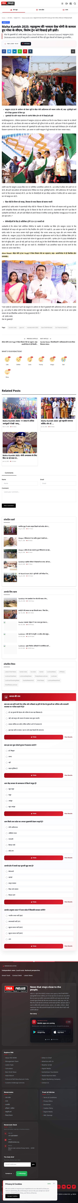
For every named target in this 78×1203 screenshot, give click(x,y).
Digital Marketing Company (51, 1079)
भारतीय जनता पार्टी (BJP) (16, 916)
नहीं (10, 763)
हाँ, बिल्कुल (12, 751)
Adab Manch (9, 1076)
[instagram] (59, 1187)
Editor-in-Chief (47, 1058)
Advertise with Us (48, 1061)
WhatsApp (22, 1173)
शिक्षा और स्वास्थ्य (13, 889)
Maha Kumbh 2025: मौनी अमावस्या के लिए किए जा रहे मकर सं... (20, 456)
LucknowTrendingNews (12, 680)
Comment (5, 488)
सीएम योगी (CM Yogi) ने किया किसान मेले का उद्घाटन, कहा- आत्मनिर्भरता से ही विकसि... (20, 343)
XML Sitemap (47, 1115)
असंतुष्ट (10, 801)
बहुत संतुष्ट (11, 789)
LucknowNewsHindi (54, 680)
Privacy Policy (48, 1101)
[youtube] (69, 1187)
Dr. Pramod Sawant (61, 327)
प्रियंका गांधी (12, 845)
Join (33, 1164)
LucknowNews (51, 672)
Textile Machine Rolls (49, 1076)
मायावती (11, 839)
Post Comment (9, 506)
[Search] (75, 4)
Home (3, 18)
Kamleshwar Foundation (50, 1072)
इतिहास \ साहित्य (9, 1108)
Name (4, 480)
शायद (10, 757)
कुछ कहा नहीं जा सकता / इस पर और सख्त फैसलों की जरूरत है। (26, 730)
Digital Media (46, 1069)
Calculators (9, 1069)
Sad (63, 365)
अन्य (10, 939)
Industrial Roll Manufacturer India (17, 1079)
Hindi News (40, 680)
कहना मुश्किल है (13, 769)
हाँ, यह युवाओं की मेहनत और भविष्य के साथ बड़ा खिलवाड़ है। (25, 712)
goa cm (22, 327)
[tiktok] (74, 1187)
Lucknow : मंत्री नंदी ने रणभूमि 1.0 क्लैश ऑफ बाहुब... (34, 634)
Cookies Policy (48, 1108)
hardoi (41, 672)
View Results (68, 737)
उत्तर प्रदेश (9, 18)
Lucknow (54, 676)
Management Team (11, 1061)
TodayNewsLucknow (41, 676)
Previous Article (32, 339)
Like (7, 365)
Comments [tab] (9, 473)
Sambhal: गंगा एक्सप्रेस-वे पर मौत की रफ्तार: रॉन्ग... (33, 599)
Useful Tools (9, 1065)
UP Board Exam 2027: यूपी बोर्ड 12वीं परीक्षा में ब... (33, 574)
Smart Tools (6, 976)
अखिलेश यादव (13, 833)
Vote (34, 737)
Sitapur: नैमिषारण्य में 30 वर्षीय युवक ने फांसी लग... (33, 538)
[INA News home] (8, 3)
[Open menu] (62, 4)
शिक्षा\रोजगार (9, 1115)
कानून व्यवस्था (12, 883)
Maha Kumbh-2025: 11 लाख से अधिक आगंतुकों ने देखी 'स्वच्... (18, 422)
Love (29, 365)
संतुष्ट (10, 795)
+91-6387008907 (13, 1136)
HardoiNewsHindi (28, 680)
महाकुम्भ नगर (17, 18)
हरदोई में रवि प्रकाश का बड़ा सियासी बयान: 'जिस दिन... (33, 611)
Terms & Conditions (50, 1098)
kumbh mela (12, 327)
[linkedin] (64, 1187)
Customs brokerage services (14, 1083)
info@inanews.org (13, 1142)
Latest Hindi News (10, 672)
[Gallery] (71, 4)
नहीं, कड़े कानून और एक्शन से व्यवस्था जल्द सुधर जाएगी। (24, 718)
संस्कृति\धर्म (8, 1112)
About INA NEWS (11, 1058)
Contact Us (45, 1083)
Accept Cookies (12, 1196)
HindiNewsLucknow (11, 685)
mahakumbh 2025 (32, 327)
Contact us (9, 1173)
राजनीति (7, 1105)
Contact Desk (17, 976)
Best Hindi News (10, 1072)
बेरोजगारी (11, 871)
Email (42, 480)
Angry (52, 365)
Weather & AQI (47, 1065)
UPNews (61, 672)
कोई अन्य (11, 851)
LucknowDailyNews (25, 676)
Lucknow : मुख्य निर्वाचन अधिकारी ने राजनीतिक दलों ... (34, 646)
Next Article (44, 339)
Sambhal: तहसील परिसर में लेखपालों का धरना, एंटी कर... (34, 562)
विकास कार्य (12, 895)
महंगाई (10, 877)
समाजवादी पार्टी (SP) (14, 922)
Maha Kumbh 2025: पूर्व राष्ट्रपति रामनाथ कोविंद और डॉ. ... (57, 422)
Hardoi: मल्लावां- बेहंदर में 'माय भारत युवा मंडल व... (33, 622)
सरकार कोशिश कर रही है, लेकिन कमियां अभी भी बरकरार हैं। (25, 724)
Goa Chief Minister (46, 327)
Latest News (28, 976)
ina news (33, 672)
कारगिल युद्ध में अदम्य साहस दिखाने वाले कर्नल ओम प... (33, 527)
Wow (7, 377)
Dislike (18, 365)
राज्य (6, 1101)
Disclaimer (47, 1105)
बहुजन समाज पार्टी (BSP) (16, 927)
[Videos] (66, 4)
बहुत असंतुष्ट (12, 807)
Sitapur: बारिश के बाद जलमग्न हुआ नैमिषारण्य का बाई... (34, 550)
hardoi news (23, 672)
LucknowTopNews (10, 676)
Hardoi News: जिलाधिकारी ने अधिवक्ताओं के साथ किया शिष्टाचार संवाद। (57, 343)
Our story (34, 1014)
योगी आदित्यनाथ (13, 827)
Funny (41, 365)
